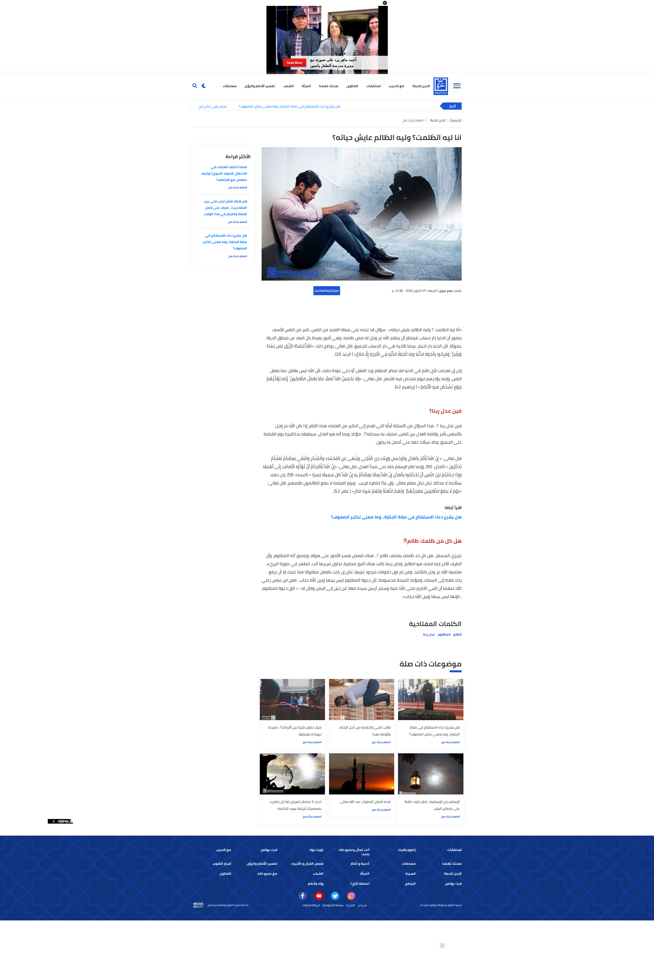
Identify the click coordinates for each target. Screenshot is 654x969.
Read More (294, 63)
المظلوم (444, 634)
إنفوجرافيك (407, 850)
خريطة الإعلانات (311, 905)
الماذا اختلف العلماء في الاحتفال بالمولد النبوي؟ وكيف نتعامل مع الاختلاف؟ (224, 173)
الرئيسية (456, 120)
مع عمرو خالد (267, 873)
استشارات (373, 86)
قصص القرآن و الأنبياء (307, 863)
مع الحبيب (396, 86)
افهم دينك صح (450, 742)
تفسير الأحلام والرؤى (259, 86)
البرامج (410, 883)
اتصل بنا (350, 905)
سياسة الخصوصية (333, 905)
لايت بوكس (269, 850)
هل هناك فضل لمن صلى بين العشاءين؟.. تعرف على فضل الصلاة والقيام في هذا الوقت (225, 207)
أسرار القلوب (222, 863)
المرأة (306, 86)
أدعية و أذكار (360, 863)
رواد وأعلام (315, 883)
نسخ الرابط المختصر (326, 290)
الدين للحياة (421, 86)
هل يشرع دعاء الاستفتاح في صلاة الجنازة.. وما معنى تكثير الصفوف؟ (255, 106)
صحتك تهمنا (328, 86)
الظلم (457, 634)
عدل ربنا (429, 634)
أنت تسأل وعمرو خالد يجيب (353, 852)
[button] (385, 3)
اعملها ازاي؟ (359, 883)
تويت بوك (316, 850)
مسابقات (230, 86)
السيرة (410, 873)
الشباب (288, 86)
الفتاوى (352, 86)
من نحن (362, 905)
